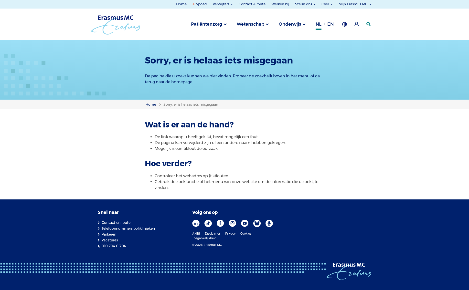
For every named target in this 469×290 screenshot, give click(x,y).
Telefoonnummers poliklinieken (128, 228)
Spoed (201, 4)
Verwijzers (221, 4)
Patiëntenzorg (206, 24)
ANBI (196, 233)
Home (181, 4)
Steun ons (304, 4)
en (330, 24)
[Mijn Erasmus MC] (356, 25)
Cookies (245, 233)
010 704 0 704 (114, 246)
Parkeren (109, 234)
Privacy (230, 233)
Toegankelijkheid (204, 238)
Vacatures (110, 240)
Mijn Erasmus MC (354, 4)
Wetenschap (250, 24)
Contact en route (116, 222)
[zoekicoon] (368, 24)
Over (325, 4)
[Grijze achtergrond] (344, 25)
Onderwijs (290, 24)
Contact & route (252, 4)
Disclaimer (212, 233)
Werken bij (280, 4)
